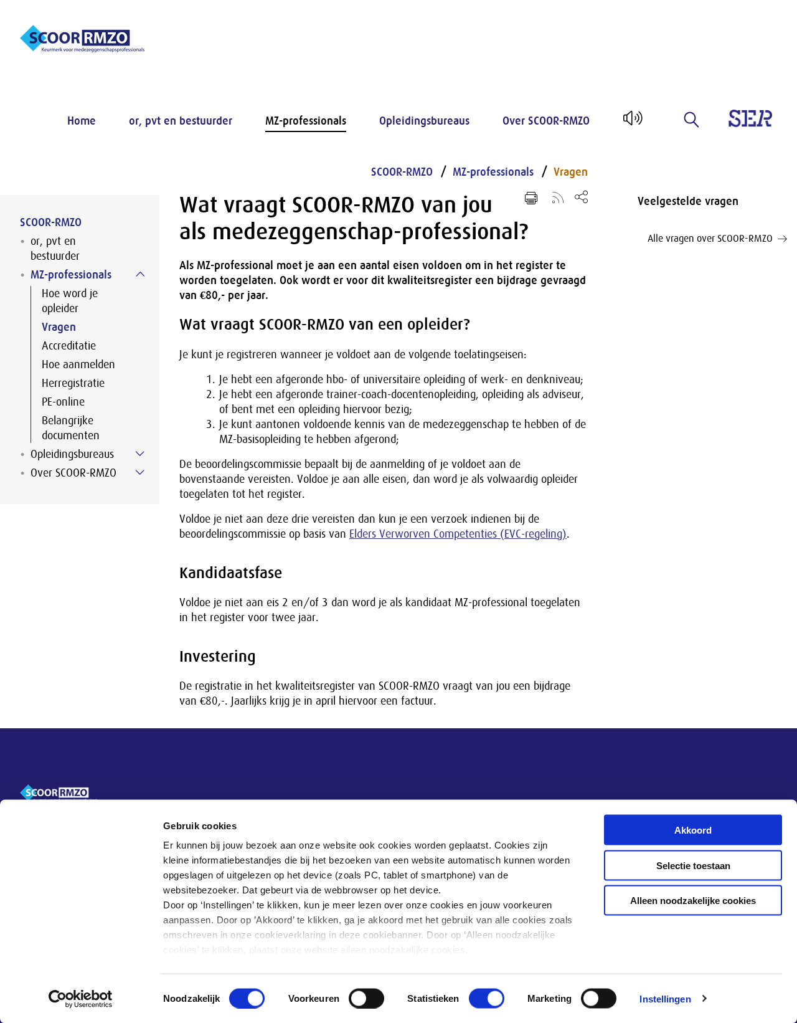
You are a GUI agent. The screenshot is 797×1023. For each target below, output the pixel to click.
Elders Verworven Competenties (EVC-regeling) (458, 534)
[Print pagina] (531, 198)
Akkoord (693, 830)
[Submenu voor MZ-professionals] (140, 274)
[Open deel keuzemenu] (581, 196)
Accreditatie (69, 346)
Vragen (59, 327)
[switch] (366, 998)
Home (81, 121)
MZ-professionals (305, 121)
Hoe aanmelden (78, 364)
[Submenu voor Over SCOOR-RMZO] (140, 472)
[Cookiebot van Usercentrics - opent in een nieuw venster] (80, 998)
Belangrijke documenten (71, 428)
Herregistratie (73, 383)
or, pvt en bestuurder (180, 121)
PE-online (63, 402)
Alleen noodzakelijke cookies (693, 900)
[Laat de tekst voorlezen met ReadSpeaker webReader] (632, 123)
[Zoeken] (691, 119)
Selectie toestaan (693, 865)
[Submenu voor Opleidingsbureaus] (140, 453)
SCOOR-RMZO (51, 222)
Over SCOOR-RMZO (546, 121)
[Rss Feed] (558, 197)
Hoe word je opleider (70, 301)
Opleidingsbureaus (424, 121)
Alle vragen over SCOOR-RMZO (710, 238)
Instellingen (665, 998)
